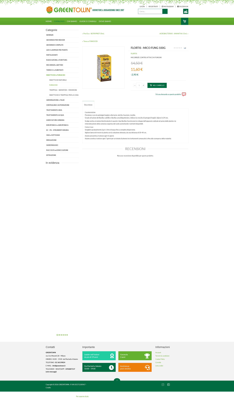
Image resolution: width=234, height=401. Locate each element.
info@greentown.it (58, 366)
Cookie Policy (160, 359)
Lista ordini (159, 366)
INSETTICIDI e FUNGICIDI (55, 75)
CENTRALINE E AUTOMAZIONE (57, 105)
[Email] (184, 48)
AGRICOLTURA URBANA (55, 120)
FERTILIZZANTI (52, 55)
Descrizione (88, 105)
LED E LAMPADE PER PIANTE (57, 50)
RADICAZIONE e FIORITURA (56, 60)
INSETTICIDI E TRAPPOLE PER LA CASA (63, 95)
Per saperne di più (82, 396)
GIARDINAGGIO (52, 145)
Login (142, 6)
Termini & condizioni (162, 356)
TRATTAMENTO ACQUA (55, 115)
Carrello (158, 362)
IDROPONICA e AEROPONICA (57, 125)
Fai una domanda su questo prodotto (168, 94)
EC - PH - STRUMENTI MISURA (57, 130)
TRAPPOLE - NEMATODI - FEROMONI (63, 90)
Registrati (153, 6)
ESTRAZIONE (51, 155)
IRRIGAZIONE (51, 140)
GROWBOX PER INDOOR (55, 40)
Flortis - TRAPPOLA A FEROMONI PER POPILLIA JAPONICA (88, 218)
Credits (48, 388)
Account (158, 352)
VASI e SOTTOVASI (53, 135)
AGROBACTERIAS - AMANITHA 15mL (173, 34)
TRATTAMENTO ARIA (54, 110)
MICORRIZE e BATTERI (54, 65)
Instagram (168, 6)
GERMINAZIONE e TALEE (55, 100)
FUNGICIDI (53, 85)
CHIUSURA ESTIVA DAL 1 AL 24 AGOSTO (88, 273)
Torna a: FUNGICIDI (90, 41)
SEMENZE (49, 35)
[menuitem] (50, 21)
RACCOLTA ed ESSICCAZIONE (57, 150)
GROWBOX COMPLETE (54, 45)
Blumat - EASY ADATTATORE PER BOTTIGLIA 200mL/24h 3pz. (88, 328)
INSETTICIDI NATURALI (58, 80)
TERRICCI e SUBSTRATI (54, 70)
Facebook (183, 6)
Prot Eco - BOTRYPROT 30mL (93, 34)
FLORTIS (134, 53)
